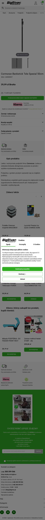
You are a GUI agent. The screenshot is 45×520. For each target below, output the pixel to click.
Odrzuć (22, 279)
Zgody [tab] (8, 244)
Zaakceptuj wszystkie (22, 269)
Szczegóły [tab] (22, 244)
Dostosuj (22, 274)
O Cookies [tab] (36, 244)
